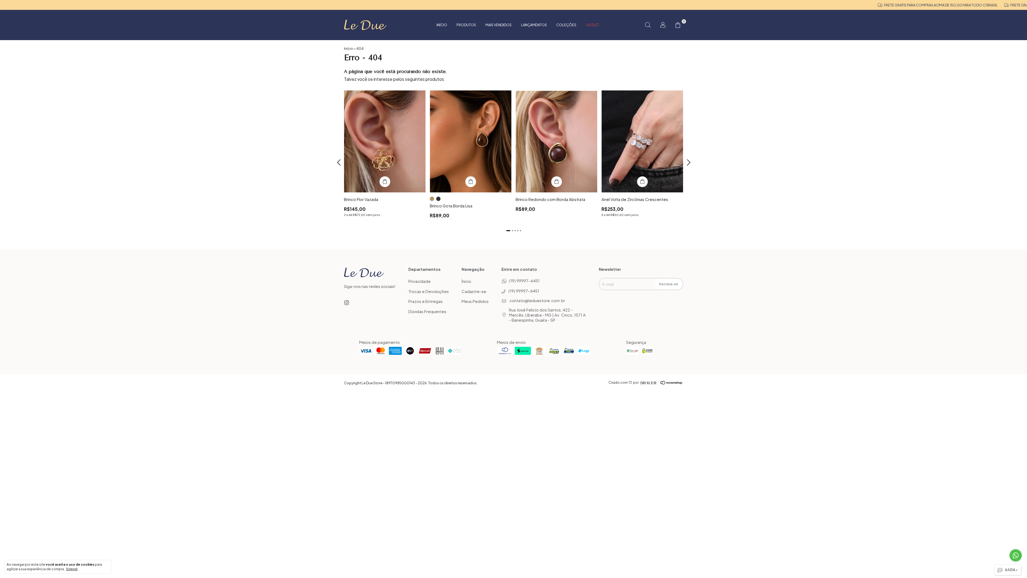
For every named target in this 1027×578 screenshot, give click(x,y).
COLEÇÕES (566, 25)
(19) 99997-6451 (524, 280)
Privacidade (419, 281)
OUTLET (592, 25)
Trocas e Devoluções (428, 291)
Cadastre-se (474, 291)
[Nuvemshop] (663, 382)
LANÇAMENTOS (534, 25)
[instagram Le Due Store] (346, 302)
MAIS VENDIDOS (498, 25)
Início (441, 25)
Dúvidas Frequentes (427, 311)
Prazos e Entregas (425, 301)
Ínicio (466, 281)
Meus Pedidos (475, 301)
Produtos (466, 25)
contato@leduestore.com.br (537, 300)
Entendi (72, 569)
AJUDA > (1011, 570)
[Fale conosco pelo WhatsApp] (1016, 555)
